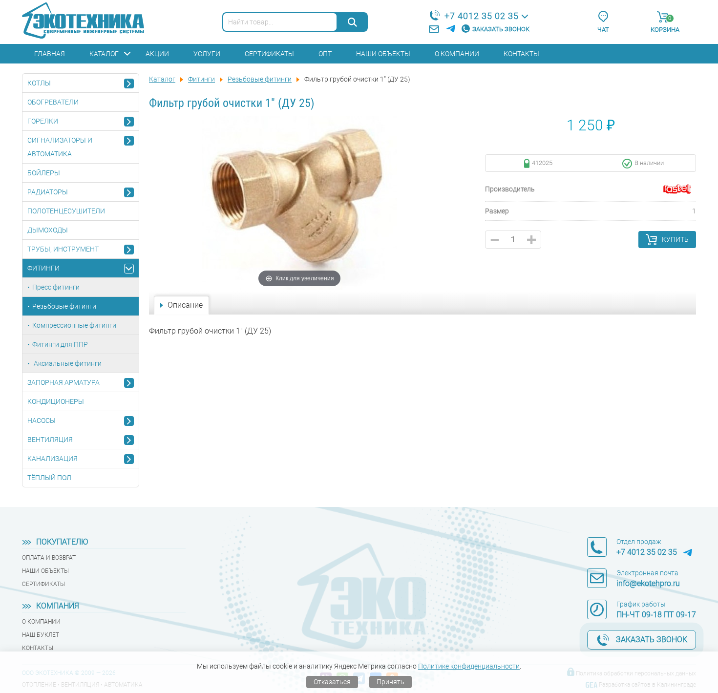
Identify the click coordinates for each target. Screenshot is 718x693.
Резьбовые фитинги (64, 306)
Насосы (41, 420)
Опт (325, 54)
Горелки (42, 121)
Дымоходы (47, 230)
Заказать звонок (500, 29)
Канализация (52, 458)
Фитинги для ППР (60, 344)
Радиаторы (47, 192)
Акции (157, 54)
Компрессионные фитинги (74, 325)
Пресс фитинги (56, 287)
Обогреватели (53, 102)
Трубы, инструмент (63, 249)
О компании (457, 54)
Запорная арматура (63, 382)
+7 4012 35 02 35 (481, 16)
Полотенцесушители (66, 211)
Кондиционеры (55, 401)
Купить (675, 239)
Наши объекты (383, 54)
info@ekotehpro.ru (648, 583)
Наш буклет (40, 634)
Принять (390, 682)
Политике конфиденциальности (469, 666)
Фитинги (43, 268)
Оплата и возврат (49, 557)
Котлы (39, 83)
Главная (49, 54)
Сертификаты (269, 54)
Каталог (104, 54)
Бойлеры (43, 173)
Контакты (521, 54)
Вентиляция (50, 439)
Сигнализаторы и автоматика (59, 147)
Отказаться (332, 682)
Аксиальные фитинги (67, 363)
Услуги (206, 54)
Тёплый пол (49, 478)
